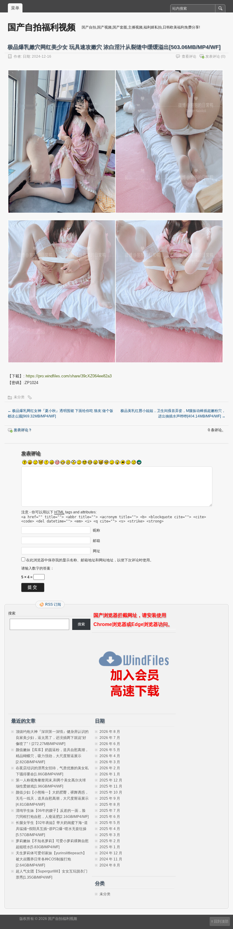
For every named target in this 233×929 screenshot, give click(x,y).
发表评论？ (23, 430)
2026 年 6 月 (110, 744)
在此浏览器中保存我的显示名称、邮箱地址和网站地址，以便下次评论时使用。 (90, 560)
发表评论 (212, 56)
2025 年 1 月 (110, 847)
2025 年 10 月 (111, 792)
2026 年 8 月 (110, 732)
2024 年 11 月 (111, 859)
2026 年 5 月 (110, 750)
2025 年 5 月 (110, 823)
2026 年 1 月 (110, 774)
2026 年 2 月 (110, 768)
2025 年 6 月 (110, 817)
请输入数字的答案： (37, 568)
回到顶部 (221, 921)
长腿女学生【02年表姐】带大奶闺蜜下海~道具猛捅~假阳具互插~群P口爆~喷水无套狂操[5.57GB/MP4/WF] (52, 829)
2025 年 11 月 (111, 786)
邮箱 (96, 541)
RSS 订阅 (53, 604)
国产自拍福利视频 (42, 27)
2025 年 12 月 (111, 780)
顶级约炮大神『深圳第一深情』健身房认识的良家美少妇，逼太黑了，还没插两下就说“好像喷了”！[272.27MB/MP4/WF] (52, 738)
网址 (96, 551)
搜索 (11, 613)
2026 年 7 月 (110, 738)
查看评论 (189, 56)
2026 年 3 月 (110, 762)
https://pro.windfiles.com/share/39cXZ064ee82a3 (69, 376)
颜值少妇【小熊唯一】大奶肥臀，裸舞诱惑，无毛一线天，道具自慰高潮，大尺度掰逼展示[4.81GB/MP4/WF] (52, 798)
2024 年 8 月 (110, 865)
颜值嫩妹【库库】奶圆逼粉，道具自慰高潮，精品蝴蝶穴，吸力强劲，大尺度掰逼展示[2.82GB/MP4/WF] (52, 756)
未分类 (19, 397)
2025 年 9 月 (110, 798)
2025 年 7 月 (110, 810)
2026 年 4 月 (110, 756)
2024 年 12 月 (111, 853)
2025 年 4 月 (110, 829)
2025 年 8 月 (110, 804)
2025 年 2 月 (110, 841)
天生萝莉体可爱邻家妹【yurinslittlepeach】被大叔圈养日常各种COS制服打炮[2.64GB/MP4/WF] (51, 859)
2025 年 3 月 (110, 835)
